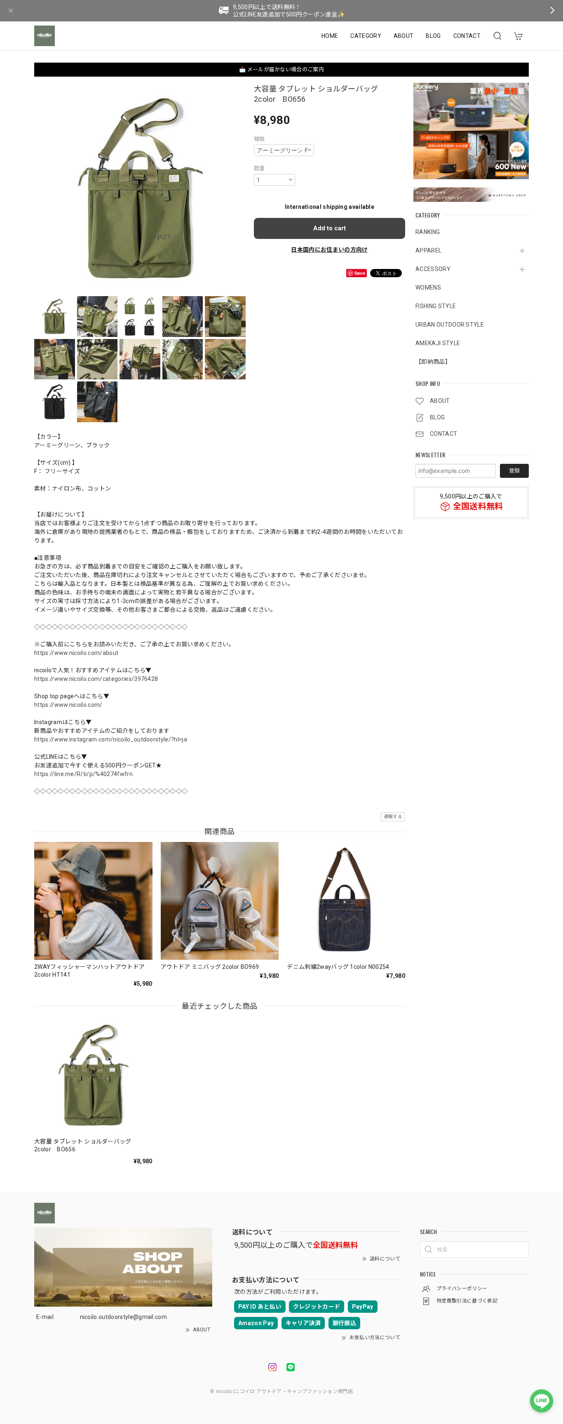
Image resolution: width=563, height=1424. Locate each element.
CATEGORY (365, 36)
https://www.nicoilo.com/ (68, 704)
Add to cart (329, 228)
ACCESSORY (432, 269)
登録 (514, 471)
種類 (259, 139)
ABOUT (404, 36)
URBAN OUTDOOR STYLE (449, 325)
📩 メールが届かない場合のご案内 (281, 69)
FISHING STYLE (435, 306)
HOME (329, 36)
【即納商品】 (433, 362)
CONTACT (467, 36)
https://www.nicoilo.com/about (76, 653)
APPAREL (428, 251)
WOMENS (428, 288)
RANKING (427, 232)
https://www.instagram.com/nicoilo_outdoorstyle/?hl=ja (110, 739)
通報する (393, 816)
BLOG (433, 36)
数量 (259, 168)
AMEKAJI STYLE (437, 343)
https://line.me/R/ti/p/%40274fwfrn (83, 774)
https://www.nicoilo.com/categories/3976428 (96, 679)
